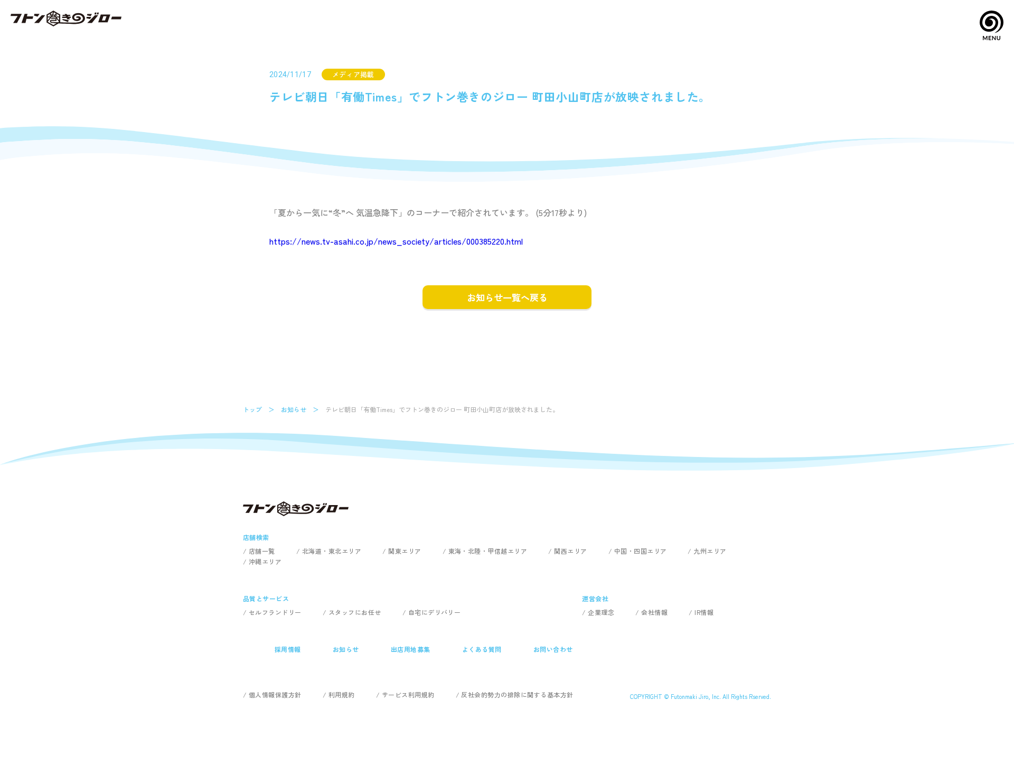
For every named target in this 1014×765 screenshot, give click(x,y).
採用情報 (288, 649)
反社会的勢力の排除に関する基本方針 (517, 694)
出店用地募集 (410, 649)
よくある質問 (482, 649)
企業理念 (601, 612)
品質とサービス (266, 598)
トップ (252, 409)
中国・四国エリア (640, 550)
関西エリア (570, 550)
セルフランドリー (275, 612)
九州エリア (709, 550)
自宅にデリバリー (434, 612)
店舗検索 (256, 537)
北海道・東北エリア (331, 550)
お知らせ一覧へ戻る (507, 297)
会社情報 (654, 612)
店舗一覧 (262, 550)
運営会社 (595, 598)
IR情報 (703, 612)
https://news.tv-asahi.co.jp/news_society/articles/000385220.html (396, 241)
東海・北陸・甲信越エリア (488, 550)
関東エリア (404, 550)
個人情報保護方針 (275, 694)
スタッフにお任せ (354, 612)
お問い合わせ (553, 649)
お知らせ (293, 409)
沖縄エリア (265, 561)
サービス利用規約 (408, 694)
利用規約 (341, 694)
